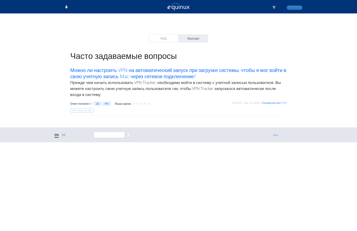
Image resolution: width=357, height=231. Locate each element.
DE (64, 135)
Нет (107, 103)
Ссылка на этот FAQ (274, 103)
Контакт (193, 38)
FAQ (164, 38)
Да (97, 103)
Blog (276, 134)
